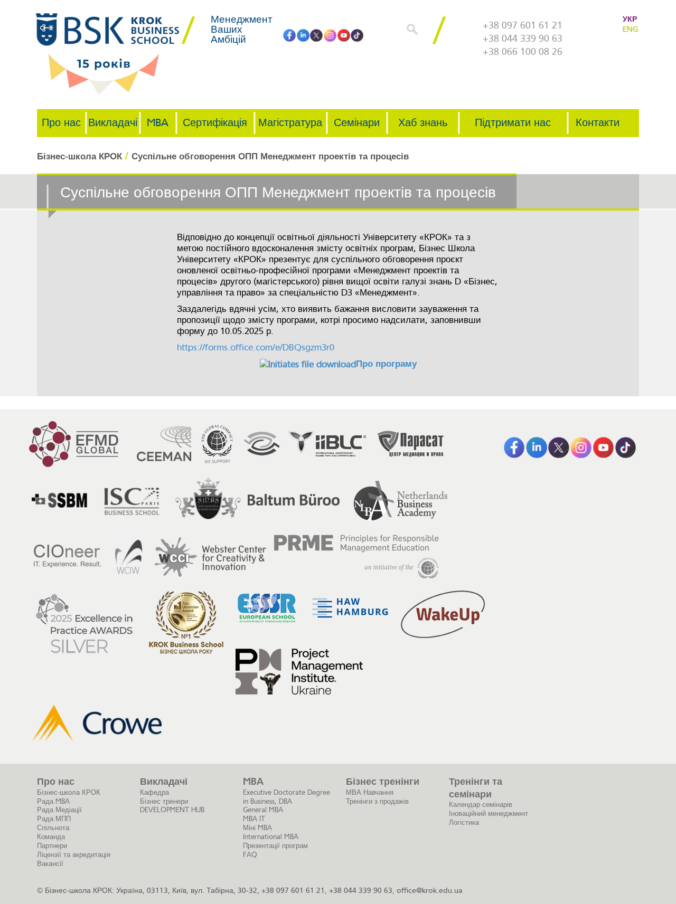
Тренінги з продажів (377, 801)
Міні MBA (257, 828)
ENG (630, 29)
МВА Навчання (369, 792)
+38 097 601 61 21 (522, 25)
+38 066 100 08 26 (522, 51)
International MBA (270, 837)
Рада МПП (54, 819)
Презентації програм (275, 846)
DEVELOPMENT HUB (172, 810)
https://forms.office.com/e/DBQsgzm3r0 (255, 347)
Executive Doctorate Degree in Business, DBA (286, 796)
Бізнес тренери (164, 801)
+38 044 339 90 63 (522, 38)
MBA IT (254, 819)
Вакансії (50, 864)
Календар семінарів (480, 804)
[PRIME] (356, 557)
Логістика (464, 822)
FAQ (250, 855)
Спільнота (53, 828)
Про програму (386, 364)
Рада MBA (53, 801)
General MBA (263, 810)
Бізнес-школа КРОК (68, 792)
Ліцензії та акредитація (73, 855)
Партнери (52, 846)
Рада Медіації (59, 810)
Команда (51, 837)
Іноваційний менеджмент (488, 813)
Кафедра (154, 792)
